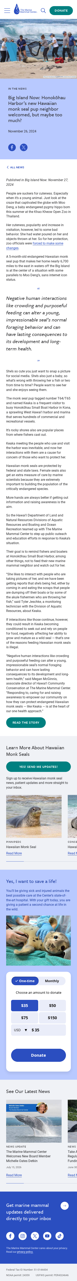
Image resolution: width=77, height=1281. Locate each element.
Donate (61, 10)
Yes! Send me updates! (38, 766)
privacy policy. (25, 1251)
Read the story (26, 722)
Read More (14, 853)
